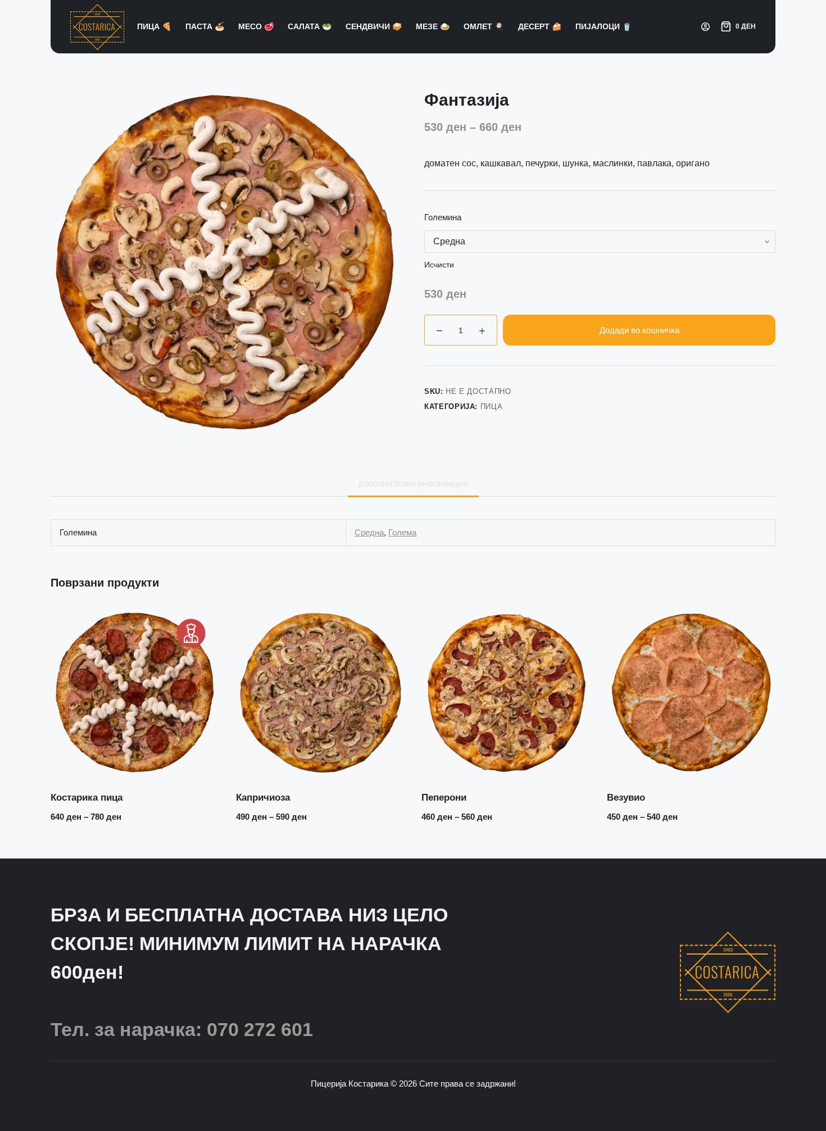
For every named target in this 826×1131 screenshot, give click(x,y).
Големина (442, 217)
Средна (369, 532)
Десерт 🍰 (539, 26)
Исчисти (439, 264)
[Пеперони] (505, 692)
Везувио (626, 797)
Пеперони (443, 797)
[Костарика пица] (135, 692)
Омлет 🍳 (484, 26)
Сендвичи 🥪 (374, 26)
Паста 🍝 (204, 26)
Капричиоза (263, 797)
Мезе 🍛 (433, 26)
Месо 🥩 (256, 26)
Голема (402, 532)
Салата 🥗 (310, 26)
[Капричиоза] (320, 692)
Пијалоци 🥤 (603, 26)
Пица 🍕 (154, 26)
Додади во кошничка (639, 330)
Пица (491, 406)
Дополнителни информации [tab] (413, 484)
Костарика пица (86, 797)
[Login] (705, 26)
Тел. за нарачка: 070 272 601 (182, 1029)
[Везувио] (691, 692)
